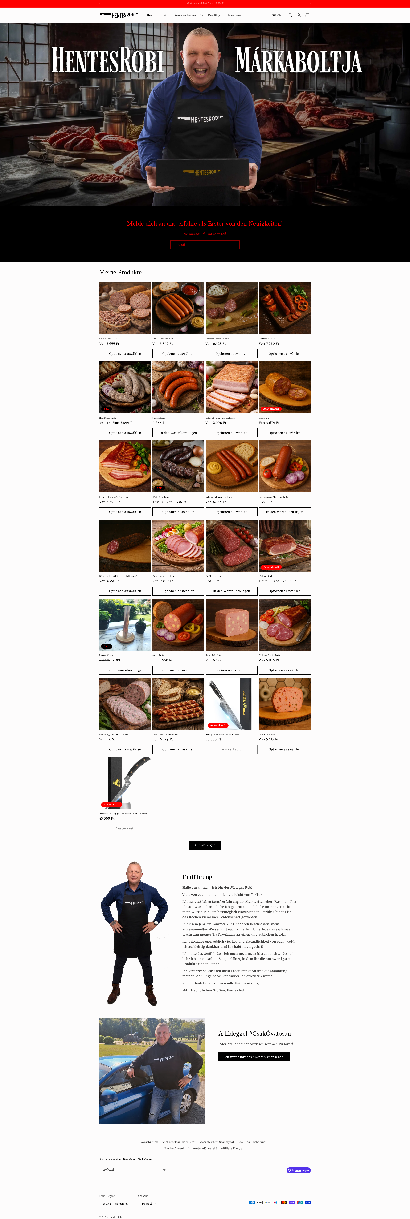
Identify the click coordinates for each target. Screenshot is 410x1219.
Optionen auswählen (125, 354)
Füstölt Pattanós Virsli (163, 338)
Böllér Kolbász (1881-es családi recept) (118, 576)
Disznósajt (264, 418)
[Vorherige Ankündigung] (99, 3)
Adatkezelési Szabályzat (179, 1142)
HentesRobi (116, 1217)
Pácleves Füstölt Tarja (269, 655)
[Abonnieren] (235, 244)
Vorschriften (149, 1142)
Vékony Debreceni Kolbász (219, 497)
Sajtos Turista (159, 655)
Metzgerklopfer (106, 655)
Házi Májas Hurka (107, 418)
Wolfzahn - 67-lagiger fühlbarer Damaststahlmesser (123, 813)
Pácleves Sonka (266, 576)
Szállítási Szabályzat (252, 1142)
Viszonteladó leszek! (203, 1148)
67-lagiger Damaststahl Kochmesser (223, 734)
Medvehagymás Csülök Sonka (113, 734)
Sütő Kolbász (158, 418)
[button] (290, 15)
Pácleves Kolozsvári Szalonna (113, 497)
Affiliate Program (233, 1148)
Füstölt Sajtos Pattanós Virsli (166, 734)
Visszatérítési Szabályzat (216, 1142)
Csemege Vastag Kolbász (217, 338)
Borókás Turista (213, 576)
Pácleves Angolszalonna (164, 576)
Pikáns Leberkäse (267, 734)
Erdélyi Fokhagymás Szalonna (220, 418)
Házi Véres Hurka (160, 497)
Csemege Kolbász (267, 338)
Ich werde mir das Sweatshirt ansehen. (254, 1057)
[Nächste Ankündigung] (310, 3)
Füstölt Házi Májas (108, 338)
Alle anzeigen (205, 845)
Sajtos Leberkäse (214, 655)
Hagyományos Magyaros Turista (274, 497)
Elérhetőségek (174, 1148)
